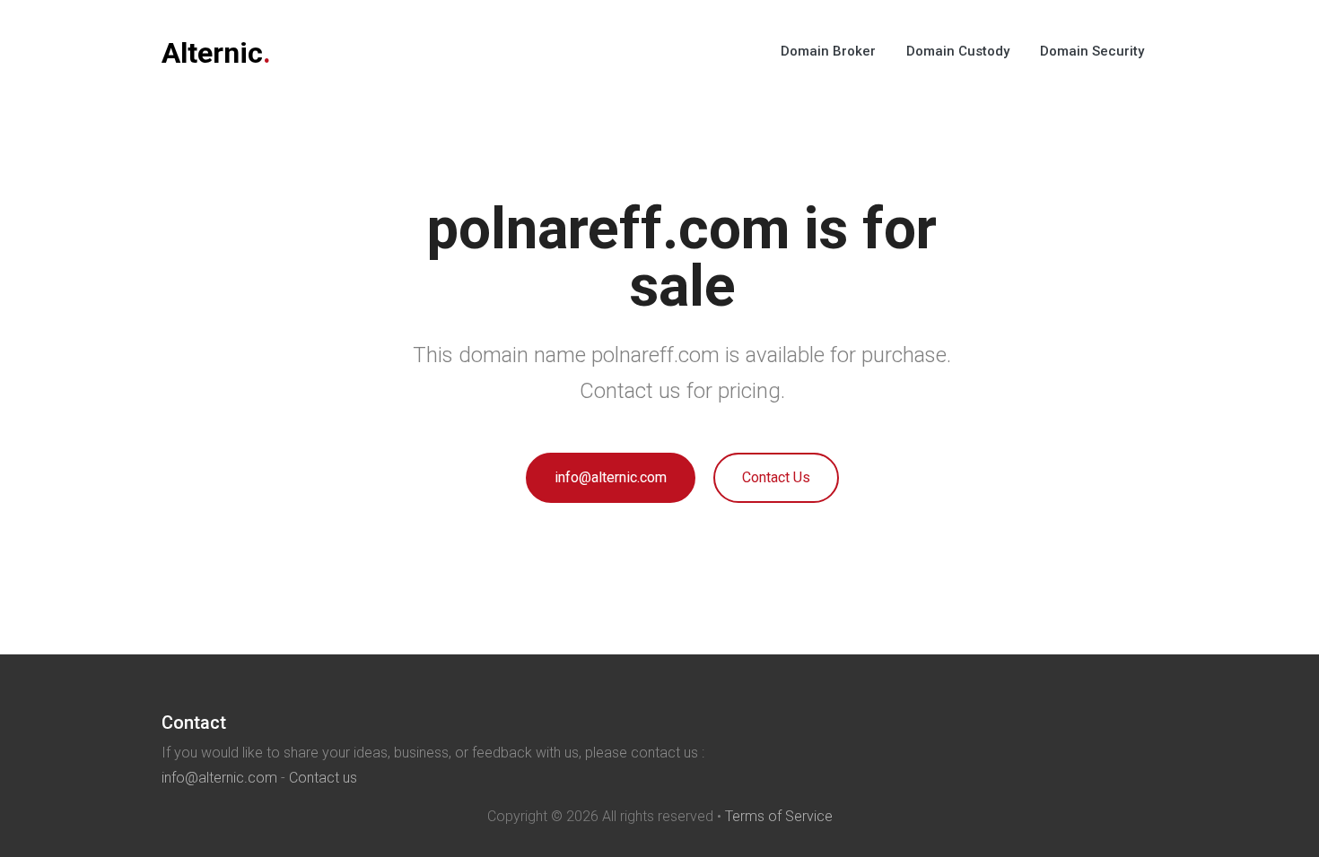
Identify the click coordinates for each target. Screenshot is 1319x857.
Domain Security (1092, 51)
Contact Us (776, 477)
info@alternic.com (611, 477)
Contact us (323, 777)
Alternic (216, 53)
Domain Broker (828, 51)
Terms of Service (779, 816)
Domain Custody (957, 51)
